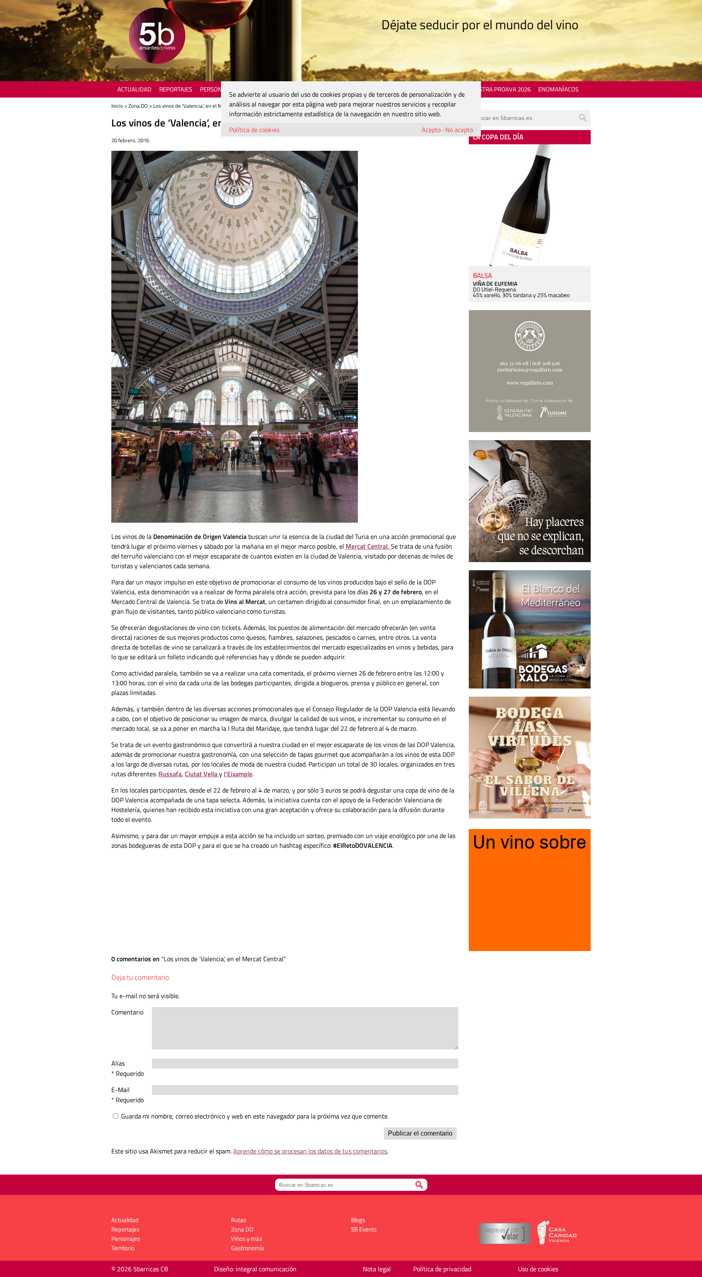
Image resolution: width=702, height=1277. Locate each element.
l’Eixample (238, 774)
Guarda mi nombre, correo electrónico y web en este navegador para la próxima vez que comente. (255, 1116)
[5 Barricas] (157, 36)
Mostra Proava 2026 (500, 89)
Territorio (122, 1248)
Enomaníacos (558, 89)
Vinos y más (246, 1238)
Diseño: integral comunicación (255, 1269)
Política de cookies (254, 130)
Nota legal (377, 1269)
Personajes (217, 89)
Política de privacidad (442, 1269)
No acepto (459, 130)
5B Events (364, 1229)
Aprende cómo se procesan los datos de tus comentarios (310, 1151)
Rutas (238, 1220)
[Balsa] (530, 205)
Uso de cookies (538, 1269)
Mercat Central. (368, 546)
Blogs (358, 1220)
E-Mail (120, 1090)
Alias (118, 1063)
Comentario (127, 1012)
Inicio (117, 106)
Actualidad (134, 89)
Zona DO (138, 106)
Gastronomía (247, 1248)
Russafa (170, 774)
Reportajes (175, 89)
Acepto (431, 130)
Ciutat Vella (202, 774)
